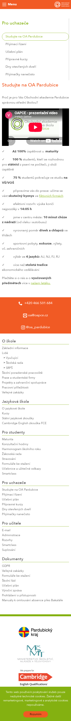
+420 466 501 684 (37, 303)
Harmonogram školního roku (21, 449)
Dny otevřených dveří (21, 66)
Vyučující (12, 358)
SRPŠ (9, 368)
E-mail (6, 530)
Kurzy (5, 413)
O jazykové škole (13, 408)
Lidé (5, 353)
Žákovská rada (11, 454)
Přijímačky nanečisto (20, 74)
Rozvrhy (7, 540)
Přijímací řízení (16, 44)
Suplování (8, 550)
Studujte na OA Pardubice (24, 36)
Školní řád (9, 580)
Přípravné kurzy (17, 59)
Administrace (11, 535)
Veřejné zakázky (13, 392)
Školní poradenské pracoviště (22, 373)
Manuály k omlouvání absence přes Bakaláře (32, 600)
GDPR (6, 566)
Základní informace (15, 348)
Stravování (9, 459)
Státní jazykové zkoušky (18, 418)
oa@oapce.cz (38, 315)
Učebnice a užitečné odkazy (21, 468)
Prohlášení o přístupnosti (19, 595)
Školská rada (14, 363)
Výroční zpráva (12, 590)
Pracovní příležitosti (15, 387)
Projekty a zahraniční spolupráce (24, 382)
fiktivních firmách (51, 196)
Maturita (7, 439)
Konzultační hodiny (15, 444)
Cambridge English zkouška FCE (24, 423)
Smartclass (9, 473)
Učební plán (14, 52)
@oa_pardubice (38, 327)
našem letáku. (40, 283)
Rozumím (35, 714)
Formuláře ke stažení (16, 464)
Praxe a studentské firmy (18, 377)
